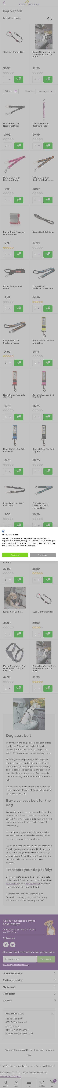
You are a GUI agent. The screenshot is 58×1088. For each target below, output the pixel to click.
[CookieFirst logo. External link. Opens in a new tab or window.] (3, 531)
